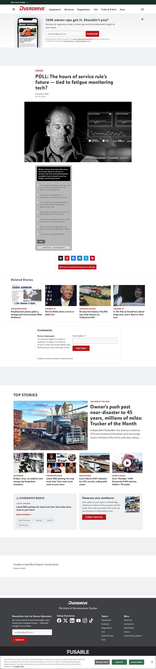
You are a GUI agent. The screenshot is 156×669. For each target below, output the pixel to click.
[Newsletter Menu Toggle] (142, 9)
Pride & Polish (118, 476)
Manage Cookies (102, 662)
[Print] (60, 258)
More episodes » (24, 515)
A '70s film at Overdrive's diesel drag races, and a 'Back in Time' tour (128, 314)
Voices (39, 70)
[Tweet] (86, 258)
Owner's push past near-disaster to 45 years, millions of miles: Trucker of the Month (116, 415)
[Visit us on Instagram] (85, 620)
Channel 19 (50, 309)
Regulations (85, 476)
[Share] (73, 258)
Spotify (50, 520)
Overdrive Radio (54, 476)
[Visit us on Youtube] (78, 620)
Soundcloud (23, 525)
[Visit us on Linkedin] (72, 620)
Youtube (38, 520)
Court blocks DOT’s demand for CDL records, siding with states (93, 481)
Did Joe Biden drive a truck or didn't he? (59, 313)
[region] (78, 662)
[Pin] (92, 258)
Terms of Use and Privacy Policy (83, 39)
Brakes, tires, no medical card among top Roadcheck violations (28, 481)
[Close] (152, 662)
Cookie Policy (19, 666)
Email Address (79, 336)
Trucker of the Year (100, 401)
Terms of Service (82, 41)
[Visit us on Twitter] (65, 620)
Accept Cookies (136, 662)
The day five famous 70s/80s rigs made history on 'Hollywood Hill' (93, 314)
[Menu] (13, 9)
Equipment (18, 476)
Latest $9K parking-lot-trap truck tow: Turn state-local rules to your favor (60, 481)
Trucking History (87, 309)
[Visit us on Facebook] (59, 620)
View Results (47, 247)
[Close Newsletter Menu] (142, 19)
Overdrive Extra (19, 309)
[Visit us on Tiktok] (91, 620)
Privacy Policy (68, 41)
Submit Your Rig (94, 517)
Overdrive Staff (42, 94)
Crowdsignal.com (59, 247)
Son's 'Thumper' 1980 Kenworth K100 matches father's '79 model (124, 481)
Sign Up (19, 640)
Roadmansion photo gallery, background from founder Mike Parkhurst (26, 314)
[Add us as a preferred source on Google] (67, 258)
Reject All (119, 662)
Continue (81, 348)
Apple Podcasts (24, 520)
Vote (41, 242)
